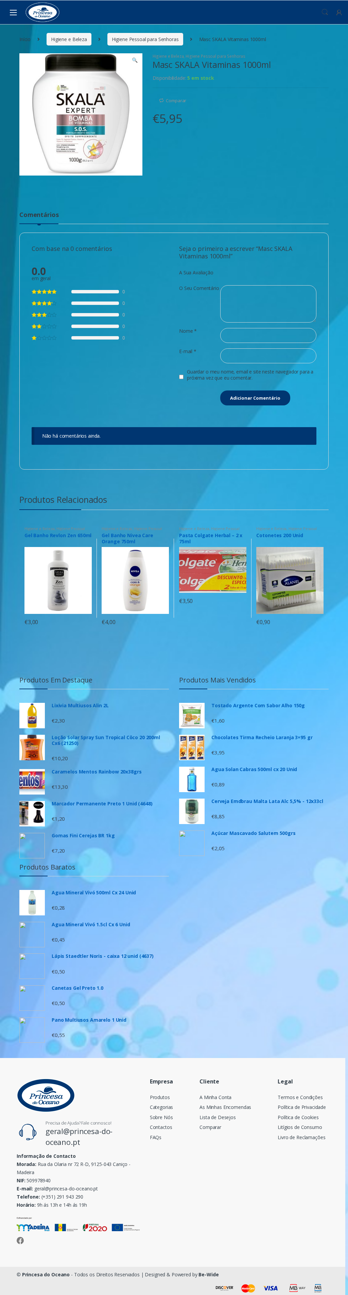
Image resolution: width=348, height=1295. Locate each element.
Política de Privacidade (302, 1107)
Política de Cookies (298, 1117)
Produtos (160, 1097)
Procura (325, 12)
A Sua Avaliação (196, 273)
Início (25, 39)
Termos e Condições (300, 1097)
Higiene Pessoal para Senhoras (145, 39)
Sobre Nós (161, 1117)
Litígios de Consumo (300, 1127)
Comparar (176, 100)
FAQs (155, 1137)
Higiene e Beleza (69, 39)
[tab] (38, 218)
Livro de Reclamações (301, 1137)
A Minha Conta (215, 1097)
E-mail (187, 351)
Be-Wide (208, 1274)
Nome (188, 331)
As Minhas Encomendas (225, 1107)
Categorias (161, 1107)
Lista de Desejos (217, 1117)
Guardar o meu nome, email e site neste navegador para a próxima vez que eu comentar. (250, 375)
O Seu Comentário (199, 288)
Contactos (161, 1127)
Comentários (38, 215)
